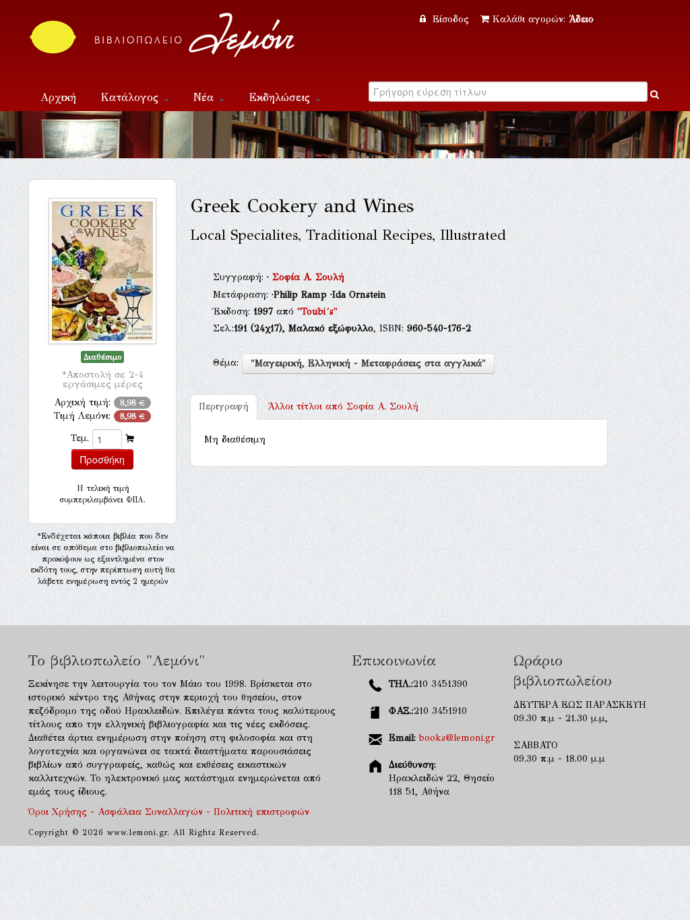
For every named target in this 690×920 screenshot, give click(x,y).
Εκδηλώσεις (281, 97)
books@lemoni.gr (457, 738)
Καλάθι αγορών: (543, 19)
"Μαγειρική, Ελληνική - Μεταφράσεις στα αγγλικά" (368, 363)
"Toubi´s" (317, 311)
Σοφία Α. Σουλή (308, 277)
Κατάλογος (131, 97)
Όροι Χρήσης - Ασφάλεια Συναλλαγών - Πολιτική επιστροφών (168, 812)
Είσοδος (450, 19)
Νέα (205, 97)
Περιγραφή (224, 406)
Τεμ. (80, 438)
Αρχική (58, 97)
